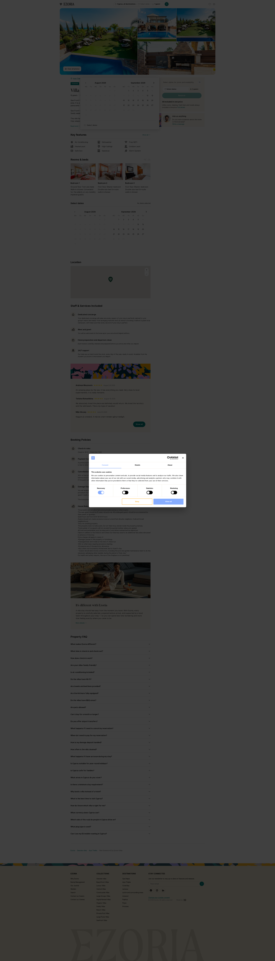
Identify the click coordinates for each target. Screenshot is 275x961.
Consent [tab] (105, 465)
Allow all (168, 501)
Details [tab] (137, 465)
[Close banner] (183, 458)
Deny (137, 501)
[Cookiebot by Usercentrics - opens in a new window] (168, 458)
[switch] (125, 492)
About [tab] (170, 465)
